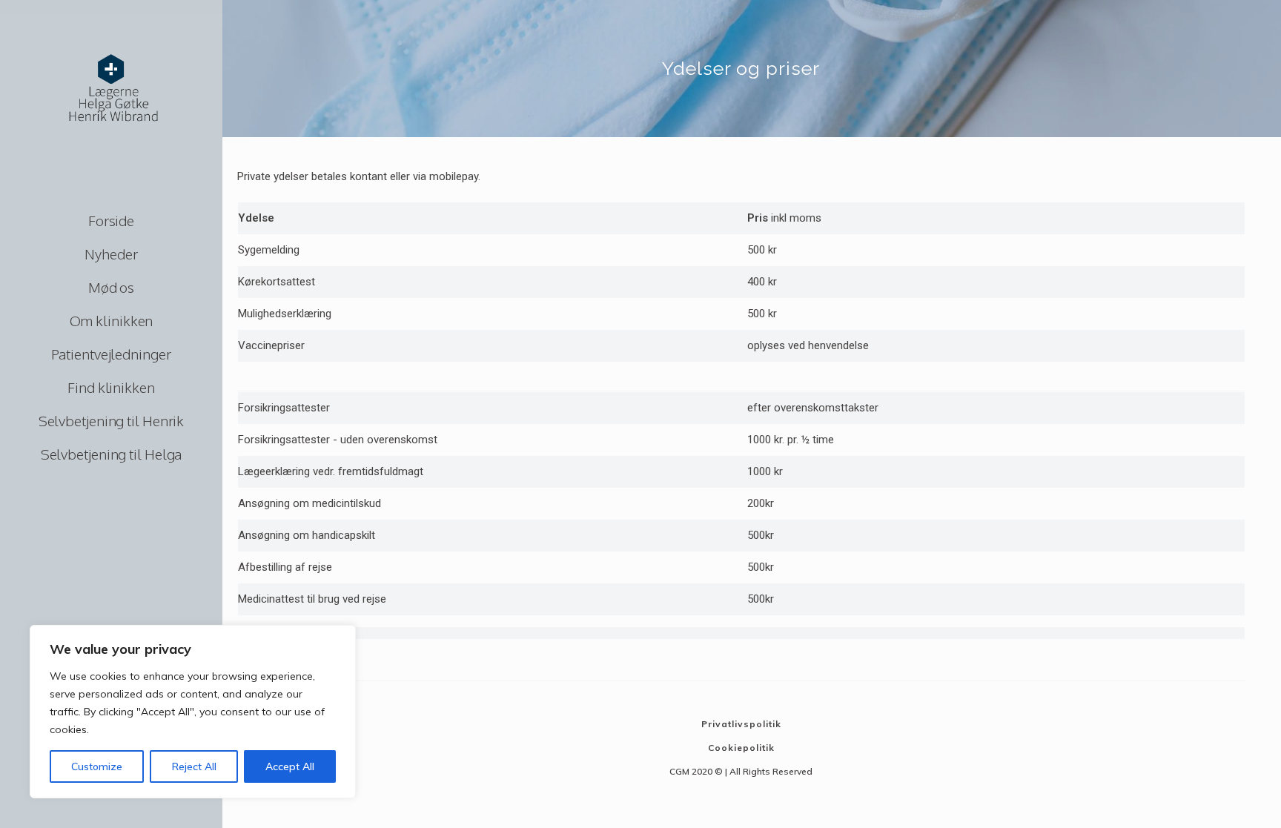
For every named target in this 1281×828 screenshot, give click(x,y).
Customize (96, 766)
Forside (111, 220)
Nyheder (111, 253)
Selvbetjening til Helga (111, 454)
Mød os (111, 287)
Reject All (194, 766)
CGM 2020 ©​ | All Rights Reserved (740, 771)
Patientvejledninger (111, 353)
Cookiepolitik (741, 747)
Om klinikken (111, 320)
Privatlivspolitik (741, 723)
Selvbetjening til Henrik (112, 420)
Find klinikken (111, 387)
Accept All (289, 766)
